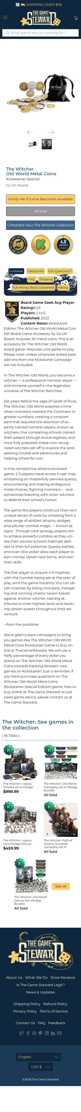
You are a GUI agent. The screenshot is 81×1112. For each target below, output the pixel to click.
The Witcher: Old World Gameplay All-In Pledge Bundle (61, 787)
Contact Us (25, 1023)
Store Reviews (63, 977)
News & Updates (40, 992)
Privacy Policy (25, 1011)
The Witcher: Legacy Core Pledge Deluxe (17, 842)
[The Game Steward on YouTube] (34, 1034)
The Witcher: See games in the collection (37, 725)
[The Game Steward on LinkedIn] (53, 1034)
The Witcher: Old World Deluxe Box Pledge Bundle (30, 900)
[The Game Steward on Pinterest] (40, 1034)
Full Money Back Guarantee (33, 287)
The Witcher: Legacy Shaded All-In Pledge (18, 785)
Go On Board (17, 185)
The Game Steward (45, 1079)
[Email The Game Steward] (59, 1034)
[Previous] (30, 132)
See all (60, 886)
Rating (63, 287)
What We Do (36, 977)
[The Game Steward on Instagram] (47, 1034)
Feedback (56, 1023)
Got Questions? (60, 271)
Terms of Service (54, 1011)
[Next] (51, 132)
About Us (14, 977)
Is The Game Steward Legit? (40, 985)
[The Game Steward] (40, 18)
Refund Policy (55, 1004)
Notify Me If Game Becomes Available (40, 199)
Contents (16, 271)
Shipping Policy (27, 1004)
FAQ (31, 279)
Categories (35, 271)
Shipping (46, 279)
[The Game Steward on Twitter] (21, 1034)
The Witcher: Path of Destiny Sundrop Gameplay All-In (58, 844)
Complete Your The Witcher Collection (40, 225)
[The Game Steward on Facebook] (28, 1034)
